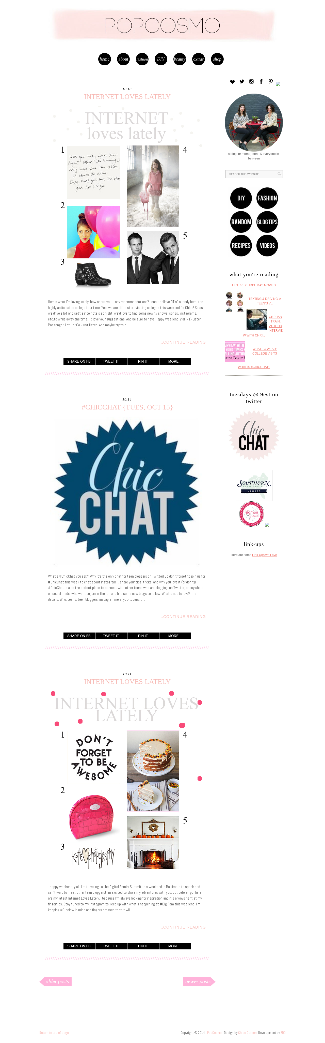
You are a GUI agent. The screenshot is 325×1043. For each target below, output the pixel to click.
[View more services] (175, 363)
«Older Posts (74, 981)
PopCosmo (162, 31)
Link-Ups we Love (264, 555)
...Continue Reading (182, 342)
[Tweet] (111, 363)
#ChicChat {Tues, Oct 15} (127, 407)
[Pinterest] (143, 363)
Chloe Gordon (247, 1033)
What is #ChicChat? (254, 367)
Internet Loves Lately (127, 96)
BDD (283, 1033)
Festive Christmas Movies (254, 285)
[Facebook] (79, 363)
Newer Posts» (181, 981)
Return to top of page (54, 1033)
